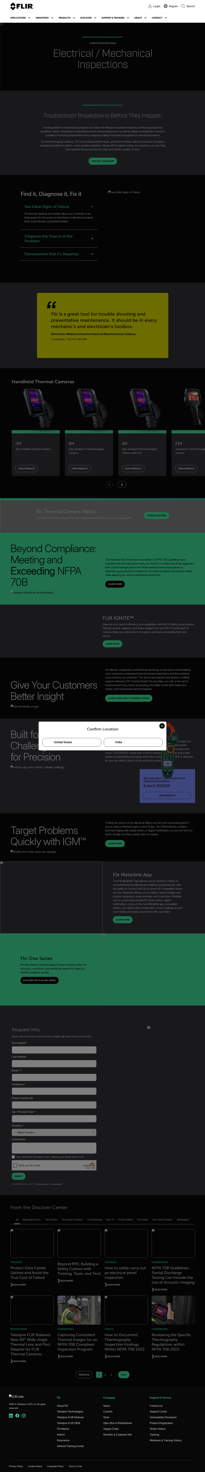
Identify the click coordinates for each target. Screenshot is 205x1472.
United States (63, 742)
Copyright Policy (55, 1466)
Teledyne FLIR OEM (68, 1423)
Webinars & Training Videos (166, 1440)
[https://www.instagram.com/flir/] (24, 1416)
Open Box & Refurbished (117, 1423)
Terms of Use (75, 1466)
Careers (107, 1411)
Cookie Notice (35, 1466)
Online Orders (158, 1429)
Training (154, 1434)
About (138, 18)
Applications (18, 18)
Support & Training (113, 18)
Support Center (158, 1411)
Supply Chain (111, 1429)
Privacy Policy (16, 1466)
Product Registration (161, 1423)
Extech (61, 1434)
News (106, 1405)
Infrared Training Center (70, 1446)
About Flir (62, 1405)
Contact (157, 18)
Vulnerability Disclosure (163, 1417)
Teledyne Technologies (70, 1411)
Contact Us (156, 1405)
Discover (86, 18)
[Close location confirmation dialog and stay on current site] (162, 726)
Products (64, 18)
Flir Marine (63, 1429)
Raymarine (63, 1440)
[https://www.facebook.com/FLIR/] (17, 1416)
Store (106, 1417)
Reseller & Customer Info (117, 1434)
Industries (42, 18)
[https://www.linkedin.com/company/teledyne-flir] (11, 1416)
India (118, 742)
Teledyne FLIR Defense (70, 1417)
